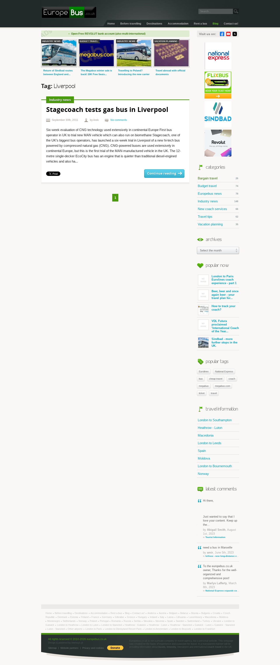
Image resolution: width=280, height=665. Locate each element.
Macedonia (206, 435)
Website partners (69, 648)
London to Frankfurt (204, 629)
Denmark (63, 617)
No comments (118, 120)
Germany (107, 617)
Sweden (180, 621)
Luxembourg (196, 617)
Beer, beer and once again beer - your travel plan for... (225, 295)
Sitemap (52, 648)
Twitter (235, 34)
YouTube (228, 34)
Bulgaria (205, 613)
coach (232, 378)
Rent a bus (200, 23)
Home (111, 23)
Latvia (170, 617)
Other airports (75, 629)
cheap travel (215, 378)
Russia (128, 621)
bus (201, 378)
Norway (203, 474)
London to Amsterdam (156, 629)
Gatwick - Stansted (224, 625)
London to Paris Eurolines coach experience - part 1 (224, 280)
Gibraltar (120, 617)
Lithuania (181, 617)
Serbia (137, 621)
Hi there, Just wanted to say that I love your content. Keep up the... (220, 518)
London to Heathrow (68, 625)
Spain (202, 451)
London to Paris (94, 629)
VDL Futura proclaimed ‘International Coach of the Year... (225, 326)
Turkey (206, 621)
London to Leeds (209, 443)
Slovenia (160, 621)
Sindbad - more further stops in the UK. (224, 342)
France (95, 617)
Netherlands (69, 621)
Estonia (74, 617)
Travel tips (218, 216)
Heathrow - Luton (210, 428)
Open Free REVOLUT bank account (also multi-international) (100, 33)
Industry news (218, 201)
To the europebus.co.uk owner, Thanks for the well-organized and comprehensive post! (221, 578)
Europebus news (218, 193)
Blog (215, 23)
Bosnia (195, 613)
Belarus (184, 613)
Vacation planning (218, 224)
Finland (85, 617)
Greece (131, 617)
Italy (162, 617)
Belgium (173, 613)
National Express (224, 371)
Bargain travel (218, 178)
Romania (116, 621)
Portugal (104, 621)
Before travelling (130, 23)
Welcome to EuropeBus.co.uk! (69, 12)
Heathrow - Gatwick (136, 625)
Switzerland (193, 621)
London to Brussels (181, 629)
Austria (163, 613)
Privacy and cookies (93, 648)
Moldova (204, 458)
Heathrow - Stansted (181, 625)
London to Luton (90, 625)
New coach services (218, 209)
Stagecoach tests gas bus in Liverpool (107, 110)
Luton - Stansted (56, 629)
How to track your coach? (223, 307)
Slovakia (148, 621)
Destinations (154, 23)
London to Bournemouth (215, 466)
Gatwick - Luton (203, 625)
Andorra (152, 613)
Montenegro (54, 621)
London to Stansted (111, 625)
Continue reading (161, 173)
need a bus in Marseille (221, 551)
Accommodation (178, 23)
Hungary (143, 617)
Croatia (217, 613)
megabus (204, 386)
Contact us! (231, 23)
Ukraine (217, 621)
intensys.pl (77, 642)
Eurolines (204, 371)
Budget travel (218, 186)
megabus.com (222, 386)
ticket (202, 393)
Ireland (154, 617)
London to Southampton (215, 420)
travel (214, 393)
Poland (94, 621)
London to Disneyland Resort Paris (123, 629)
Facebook (222, 34)
